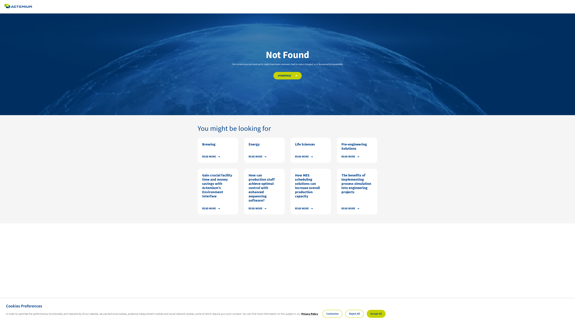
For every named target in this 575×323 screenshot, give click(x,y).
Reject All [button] (354, 313)
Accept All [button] (376, 313)
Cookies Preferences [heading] (24, 306)
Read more (209, 156)
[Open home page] (18, 7)
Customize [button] (332, 313)
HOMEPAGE (284, 75)
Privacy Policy (309, 314)
